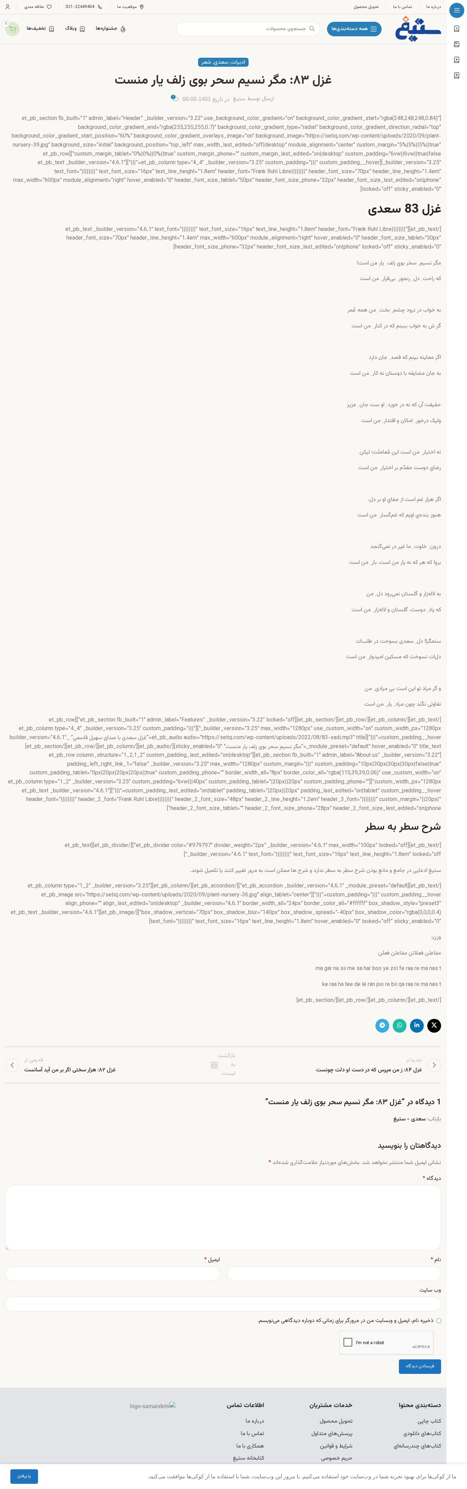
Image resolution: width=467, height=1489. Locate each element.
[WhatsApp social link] (400, 1026)
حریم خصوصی (337, 1458)
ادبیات (238, 62)
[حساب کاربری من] (7, 7)
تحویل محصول (336, 1421)
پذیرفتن (24, 1476)
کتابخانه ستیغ (248, 1458)
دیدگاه (432, 1178)
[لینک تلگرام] (382, 1026)
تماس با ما (252, 1434)
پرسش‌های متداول (332, 1434)
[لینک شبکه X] (434, 1026)
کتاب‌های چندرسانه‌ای (417, 1446)
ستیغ (239, 99)
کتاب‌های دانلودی (422, 1434)
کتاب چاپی (429, 1421)
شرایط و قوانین (336, 1446)
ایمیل (212, 1260)
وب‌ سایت (430, 1290)
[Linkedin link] (417, 1026)
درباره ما (255, 1421)
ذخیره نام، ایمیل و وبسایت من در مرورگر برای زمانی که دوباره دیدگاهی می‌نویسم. (345, 1320)
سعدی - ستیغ (409, 1119)
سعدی (221, 62)
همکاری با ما (250, 1446)
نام (436, 1260)
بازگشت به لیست (224, 1065)
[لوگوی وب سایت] (418, 29)
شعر (206, 62)
